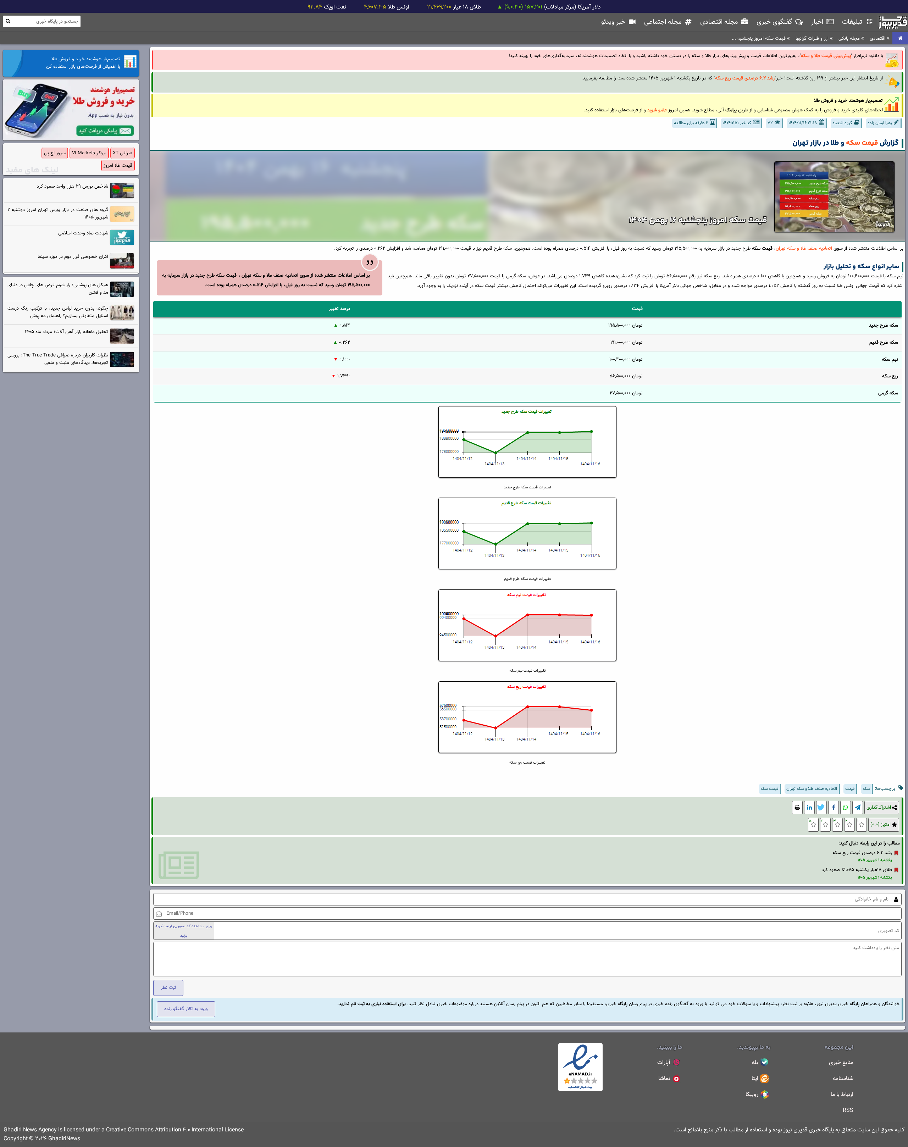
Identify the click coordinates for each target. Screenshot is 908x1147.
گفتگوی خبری (775, 22)
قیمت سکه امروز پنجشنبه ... (759, 38)
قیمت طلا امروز (118, 165)
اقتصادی (878, 38)
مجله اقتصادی (720, 22)
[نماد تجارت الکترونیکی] (580, 1090)
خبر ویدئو (614, 22)
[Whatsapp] (845, 808)
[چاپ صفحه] (797, 808)
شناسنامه (843, 1078)
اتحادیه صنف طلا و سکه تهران (804, 248)
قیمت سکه (862, 143)
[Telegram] (857, 808)
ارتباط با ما (842, 1094)
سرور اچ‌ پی (55, 153)
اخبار (818, 22)
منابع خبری (841, 1062)
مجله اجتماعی (663, 22)
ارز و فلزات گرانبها (813, 38)
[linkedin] (809, 808)
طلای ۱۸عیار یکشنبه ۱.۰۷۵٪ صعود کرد (857, 870)
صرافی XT (122, 153)
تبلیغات (853, 22)
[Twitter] (821, 808)
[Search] (8, 21)
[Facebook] (833, 808)
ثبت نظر (168, 987)
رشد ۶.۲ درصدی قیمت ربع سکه (862, 853)
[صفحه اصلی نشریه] (900, 38)
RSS (848, 1110)
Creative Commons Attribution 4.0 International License (175, 1130)
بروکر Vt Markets (89, 153)
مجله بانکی (849, 38)
